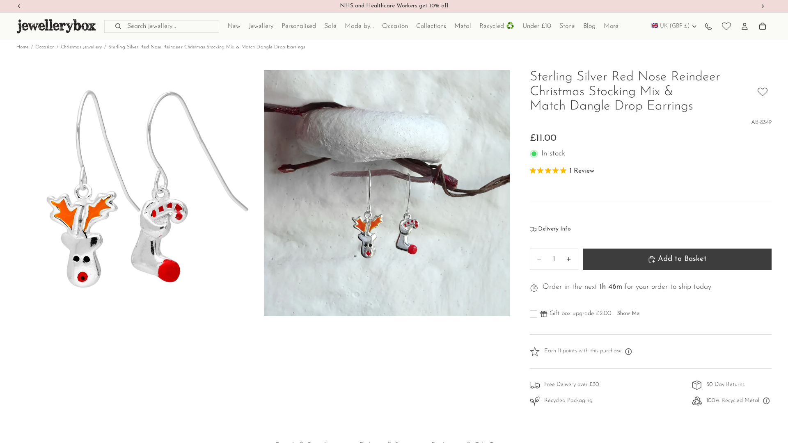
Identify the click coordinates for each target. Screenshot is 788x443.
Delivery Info (554, 229)
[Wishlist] (726, 26)
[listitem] (611, 26)
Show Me (628, 313)
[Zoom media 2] (387, 193)
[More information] (628, 351)
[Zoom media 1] (139, 193)
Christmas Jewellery (81, 47)
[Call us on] (708, 26)
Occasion (45, 47)
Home (22, 47)
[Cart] (763, 26)
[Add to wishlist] (763, 92)
